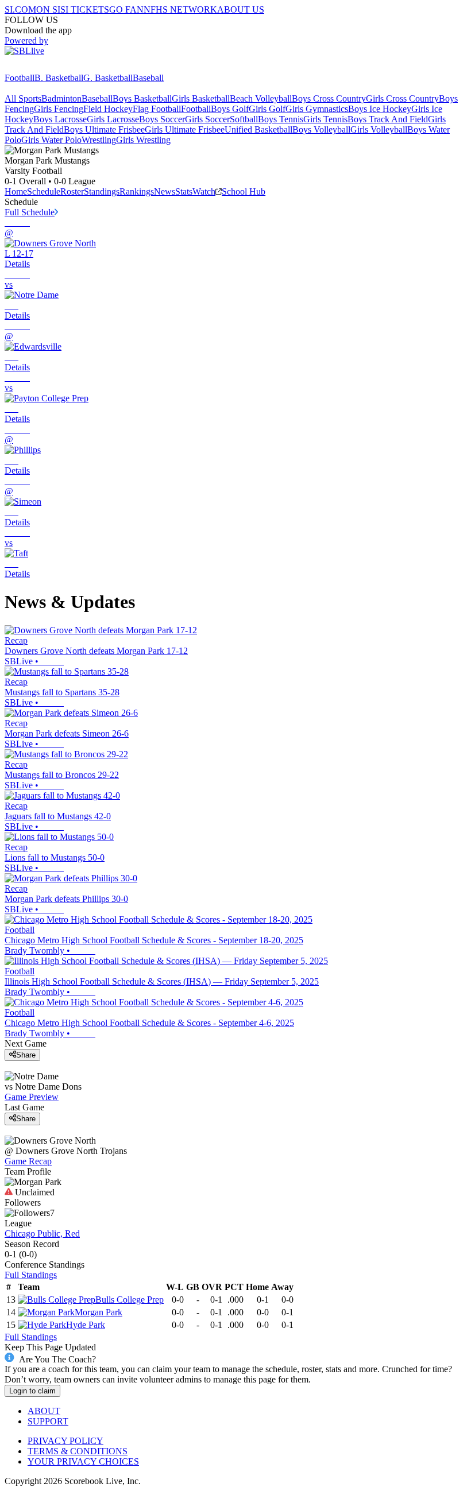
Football (19, 78)
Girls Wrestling (143, 140)
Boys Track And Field (388, 119)
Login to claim (32, 1391)
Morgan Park (98, 1312)
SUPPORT (48, 1421)
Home (16, 191)
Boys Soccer (162, 119)
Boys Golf (230, 109)
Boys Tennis (280, 119)
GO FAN (126, 9)
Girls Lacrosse (113, 119)
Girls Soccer (207, 119)
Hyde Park (85, 1325)
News (164, 191)
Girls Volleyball (378, 129)
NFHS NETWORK (180, 9)
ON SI (48, 9)
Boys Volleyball (321, 129)
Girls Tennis (325, 119)
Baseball (148, 78)
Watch (203, 191)
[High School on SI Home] (49, 67)
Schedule (43, 191)
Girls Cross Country (402, 98)
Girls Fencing (58, 109)
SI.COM (20, 9)
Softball (244, 119)
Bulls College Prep (129, 1299)
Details (17, 264)
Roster (72, 191)
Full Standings (31, 1275)
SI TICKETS (84, 9)
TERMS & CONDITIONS (78, 1451)
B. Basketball (58, 78)
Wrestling (99, 140)
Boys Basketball (142, 98)
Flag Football (157, 109)
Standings (101, 191)
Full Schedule (30, 212)
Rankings (136, 191)
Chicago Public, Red (42, 1233)
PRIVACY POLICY (65, 1441)
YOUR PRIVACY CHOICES (83, 1461)
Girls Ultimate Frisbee (185, 129)
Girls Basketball (201, 98)
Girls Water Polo (51, 140)
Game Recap (28, 1161)
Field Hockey (108, 109)
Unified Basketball (258, 129)
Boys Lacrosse (60, 119)
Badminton (61, 98)
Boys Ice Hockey (379, 109)
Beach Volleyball (261, 98)
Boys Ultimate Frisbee (104, 129)
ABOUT (44, 1411)
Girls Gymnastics (316, 109)
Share (26, 1055)
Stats (183, 191)
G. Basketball (108, 78)
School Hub (243, 191)
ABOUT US (240, 9)
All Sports (23, 98)
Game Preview (32, 1097)
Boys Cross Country (329, 98)
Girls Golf (267, 109)
